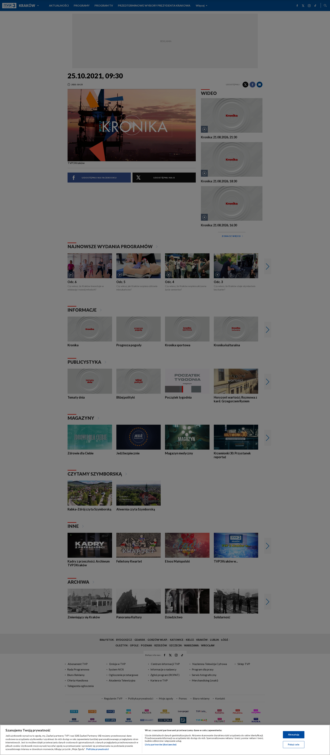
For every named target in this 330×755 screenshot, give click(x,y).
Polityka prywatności (97, 749)
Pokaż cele (293, 744)
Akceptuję (293, 734)
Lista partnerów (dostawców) (160, 744)
